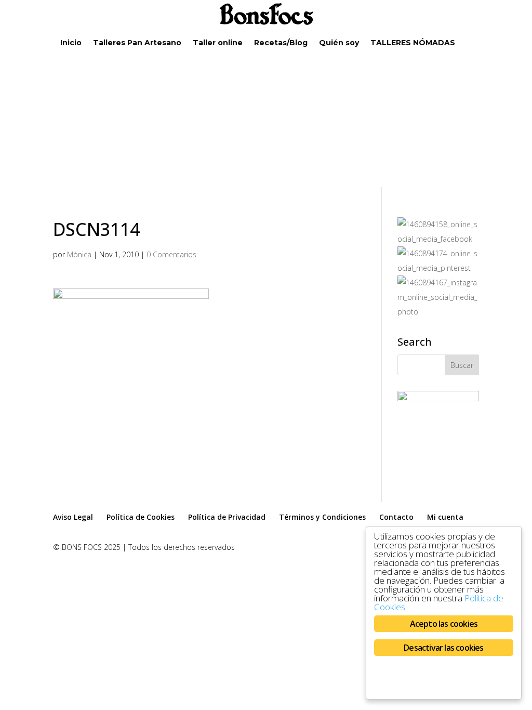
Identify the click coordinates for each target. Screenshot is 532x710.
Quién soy (339, 43)
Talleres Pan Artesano (137, 43)
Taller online (218, 43)
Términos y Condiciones (322, 517)
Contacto (396, 517)
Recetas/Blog (281, 43)
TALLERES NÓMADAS (412, 43)
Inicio (71, 43)
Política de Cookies (141, 517)
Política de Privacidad (226, 517)
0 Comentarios (171, 254)
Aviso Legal (73, 517)
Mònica (79, 254)
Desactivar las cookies (443, 647)
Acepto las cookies (444, 623)
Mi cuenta (445, 517)
